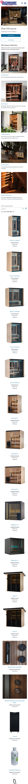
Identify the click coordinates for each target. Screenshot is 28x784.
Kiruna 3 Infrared (15, 311)
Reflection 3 (14, 525)
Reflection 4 (14, 560)
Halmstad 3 (14, 453)
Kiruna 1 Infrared (15, 240)
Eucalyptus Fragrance (14, 770)
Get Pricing (11, 40)
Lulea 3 (15, 596)
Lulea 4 (15, 631)
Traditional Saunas (14, 420)
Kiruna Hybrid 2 (14, 347)
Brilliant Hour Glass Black (15, 667)
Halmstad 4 (14, 489)
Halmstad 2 (14, 418)
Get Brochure (11, 35)
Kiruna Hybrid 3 (14, 382)
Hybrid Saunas (14, 349)
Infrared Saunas (15, 242)
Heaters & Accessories (14, 669)
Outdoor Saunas (15, 598)
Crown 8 (15, 736)
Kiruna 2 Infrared (15, 276)
